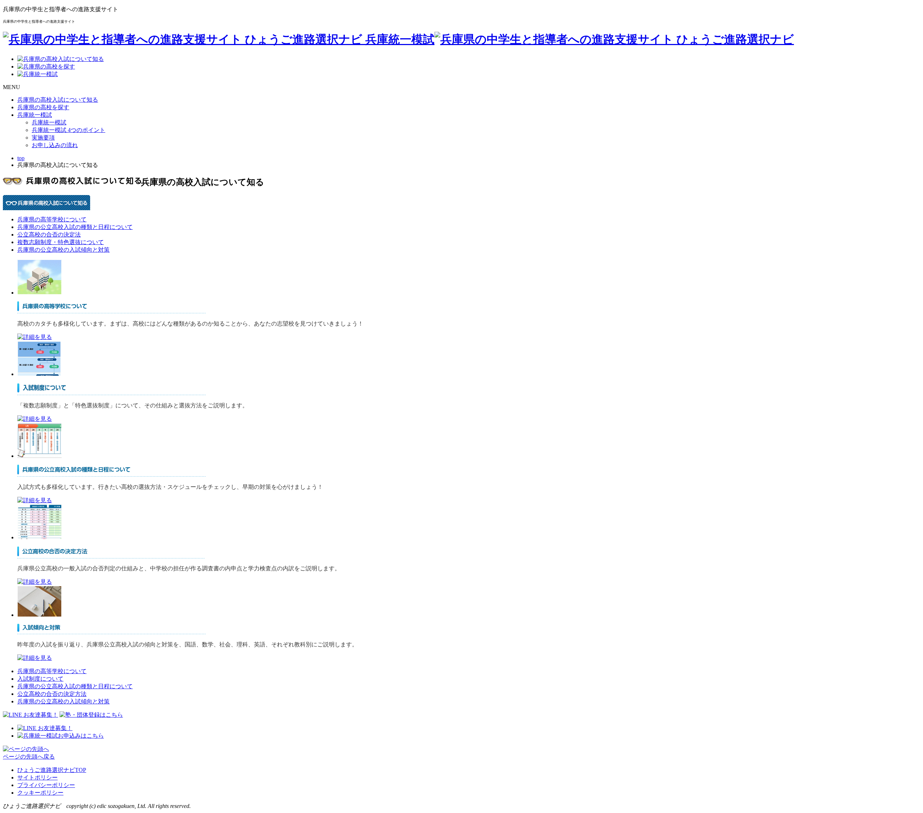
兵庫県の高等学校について (52, 219)
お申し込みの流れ (55, 145)
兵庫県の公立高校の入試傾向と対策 (63, 250)
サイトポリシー (37, 777)
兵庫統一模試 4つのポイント (68, 130)
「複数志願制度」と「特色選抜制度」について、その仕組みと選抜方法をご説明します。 (132, 405)
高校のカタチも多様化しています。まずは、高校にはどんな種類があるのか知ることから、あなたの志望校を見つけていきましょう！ (190, 324)
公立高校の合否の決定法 (49, 234)
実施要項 (43, 137)
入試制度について (40, 679)
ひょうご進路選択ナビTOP (51, 770)
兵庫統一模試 (34, 115)
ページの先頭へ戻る (29, 757)
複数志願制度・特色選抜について (60, 242)
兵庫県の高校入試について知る (57, 100)
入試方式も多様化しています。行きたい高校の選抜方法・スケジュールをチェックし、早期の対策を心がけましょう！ (170, 487)
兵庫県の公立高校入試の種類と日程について (75, 227)
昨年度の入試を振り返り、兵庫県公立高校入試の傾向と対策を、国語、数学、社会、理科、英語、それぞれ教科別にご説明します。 (187, 644)
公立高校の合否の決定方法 (52, 694)
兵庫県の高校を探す (43, 107)
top (21, 158)
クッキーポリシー (40, 793)
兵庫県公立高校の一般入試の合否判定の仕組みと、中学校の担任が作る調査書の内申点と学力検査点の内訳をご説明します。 (178, 568)
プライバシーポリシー (46, 785)
